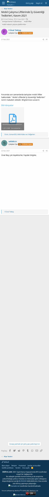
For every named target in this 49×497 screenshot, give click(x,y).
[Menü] (3, 3)
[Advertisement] (24, 67)
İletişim (14, 465)
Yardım (17, 468)
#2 (47, 151)
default (6, 462)
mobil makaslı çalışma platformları (14, 24)
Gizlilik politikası (7, 468)
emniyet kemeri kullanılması (12, 21)
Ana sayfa (25, 468)
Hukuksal (22, 465)
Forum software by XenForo (20, 491)
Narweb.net (15, 486)
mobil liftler (28, 21)
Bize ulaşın (6, 465)
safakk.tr (13, 141)
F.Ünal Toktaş (8, 19)
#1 (47, 39)
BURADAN (23, 481)
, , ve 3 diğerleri (20, 134)
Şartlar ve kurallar (34, 465)
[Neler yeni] (46, 3)
